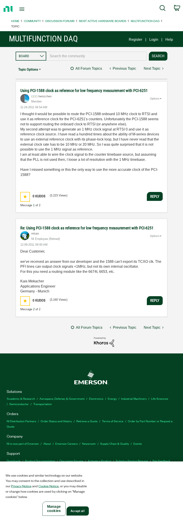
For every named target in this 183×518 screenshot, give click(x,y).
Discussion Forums (60, 21)
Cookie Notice (48, 486)
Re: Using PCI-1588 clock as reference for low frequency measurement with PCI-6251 (87, 228)
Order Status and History (56, 421)
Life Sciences (159, 398)
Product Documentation (40, 461)
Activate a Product (99, 461)
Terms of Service (112, 421)
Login (153, 39)
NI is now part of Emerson (23, 443)
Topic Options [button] (28, 69)
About (47, 443)
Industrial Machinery (134, 398)
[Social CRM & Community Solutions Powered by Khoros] (104, 342)
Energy (112, 398)
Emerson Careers (66, 443)
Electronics (96, 398)
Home (15, 21)
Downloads (14, 461)
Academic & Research (21, 398)
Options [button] (154, 98)
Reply (154, 196)
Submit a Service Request (132, 461)
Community (32, 21)
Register (135, 39)
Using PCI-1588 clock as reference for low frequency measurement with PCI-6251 (84, 90)
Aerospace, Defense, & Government (62, 398)
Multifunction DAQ (145, 21)
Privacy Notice (21, 486)
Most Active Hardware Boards (102, 21)
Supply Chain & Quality (114, 443)
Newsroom (89, 443)
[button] (25, 196)
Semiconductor (19, 404)
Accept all (77, 511)
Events (137, 443)
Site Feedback (161, 461)
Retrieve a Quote (87, 421)
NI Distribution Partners (21, 421)
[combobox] (96, 56)
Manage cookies (54, 509)
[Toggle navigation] (27, 9)
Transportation (42, 404)
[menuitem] (162, 9)
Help (169, 39)
